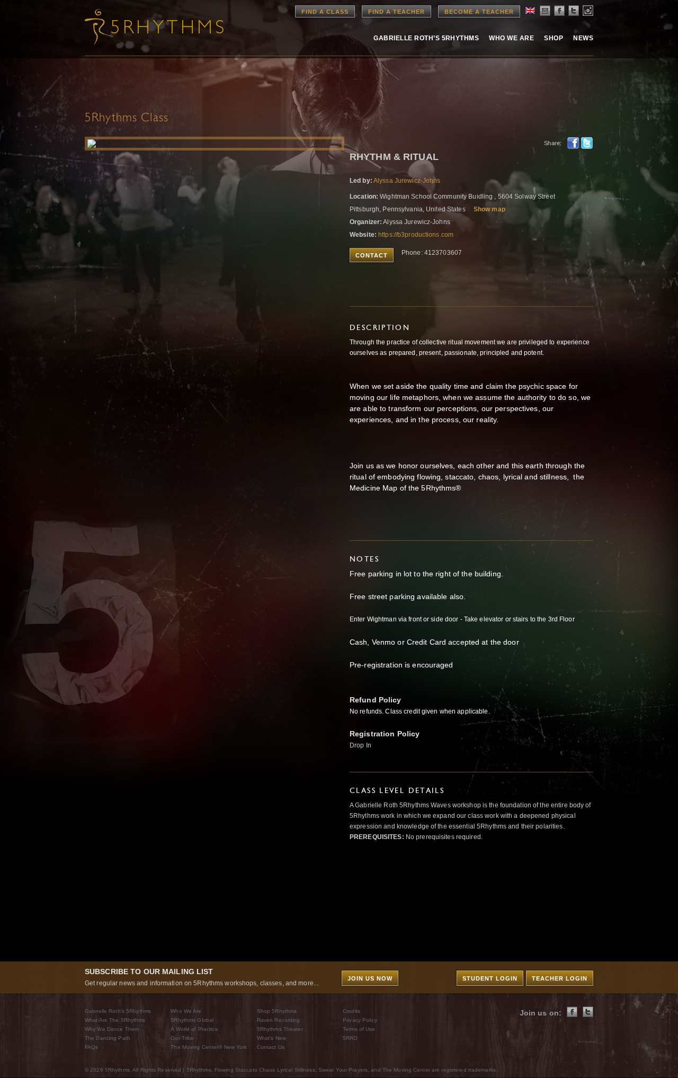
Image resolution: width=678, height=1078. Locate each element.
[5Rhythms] (143, 26)
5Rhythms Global (192, 1020)
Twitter (587, 143)
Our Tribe (182, 1038)
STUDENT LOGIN (490, 978)
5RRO (350, 1038)
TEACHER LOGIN (559, 978)
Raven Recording (278, 1020)
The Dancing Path (107, 1038)
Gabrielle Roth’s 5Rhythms (118, 1011)
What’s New (271, 1038)
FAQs (91, 1047)
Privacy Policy (360, 1020)
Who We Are (511, 38)
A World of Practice (194, 1029)
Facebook (573, 143)
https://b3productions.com (415, 234)
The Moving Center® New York (209, 1047)
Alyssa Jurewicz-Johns (407, 180)
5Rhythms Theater (280, 1029)
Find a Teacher (396, 11)
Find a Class (325, 11)
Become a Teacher (479, 11)
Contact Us (270, 1047)
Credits (351, 1011)
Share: (552, 143)
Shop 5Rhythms (277, 1011)
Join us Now (369, 978)
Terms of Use (359, 1029)
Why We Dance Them (112, 1029)
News (583, 38)
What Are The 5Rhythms (115, 1020)
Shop (553, 38)
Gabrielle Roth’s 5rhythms (426, 38)
